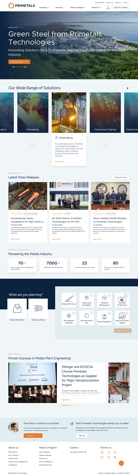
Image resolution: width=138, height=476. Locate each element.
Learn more (59, 162)
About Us (95, 7)
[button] (69, 300)
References (43, 458)
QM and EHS (13, 458)
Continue (121, 331)
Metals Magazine (45, 455)
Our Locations (13, 455)
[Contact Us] (121, 463)
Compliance (12, 465)
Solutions (43, 7)
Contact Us (109, 2)
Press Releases (99, 2)
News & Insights (77, 7)
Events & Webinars (46, 462)
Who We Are (12, 452)
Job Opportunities (76, 452)
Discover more (17, 62)
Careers (117, 2)
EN (127, 2)
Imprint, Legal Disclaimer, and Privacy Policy (114, 473)
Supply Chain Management (18, 462)
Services (58, 7)
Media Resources (45, 465)
